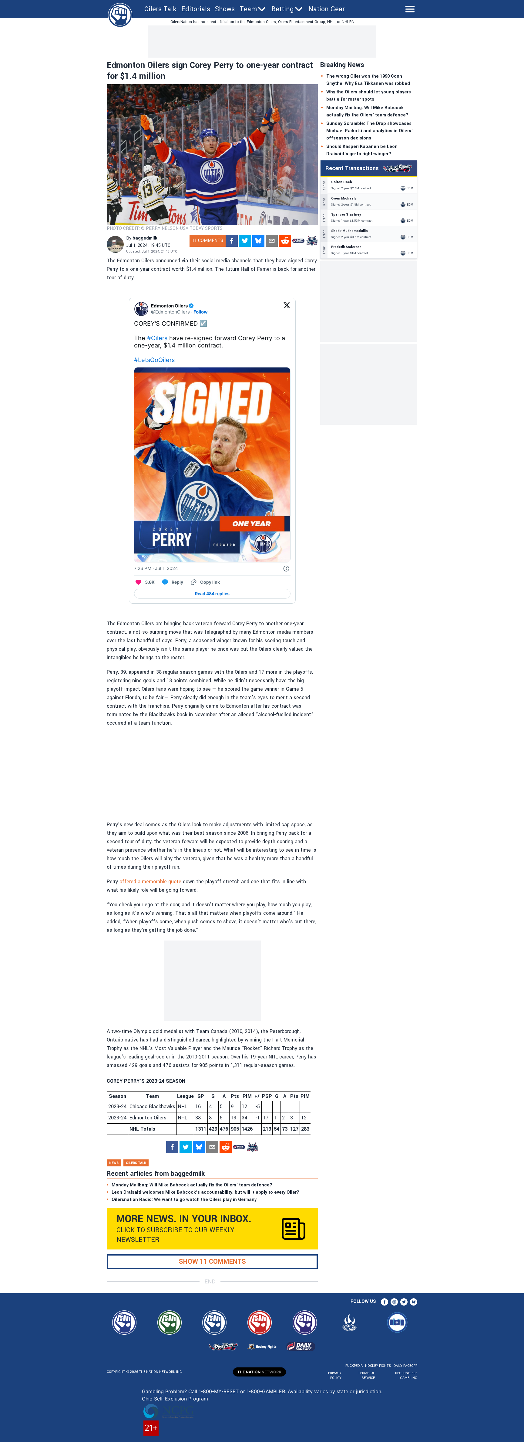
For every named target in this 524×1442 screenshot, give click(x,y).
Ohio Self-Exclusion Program (175, 1399)
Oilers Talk (160, 9)
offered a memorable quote (150, 881)
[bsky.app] (258, 241)
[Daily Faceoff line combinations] (298, 241)
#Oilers (157, 338)
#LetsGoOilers (154, 360)
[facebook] (232, 241)
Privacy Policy (334, 1375)
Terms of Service (366, 1375)
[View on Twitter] (287, 309)
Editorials (195, 9)
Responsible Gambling (406, 1375)
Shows (225, 9)
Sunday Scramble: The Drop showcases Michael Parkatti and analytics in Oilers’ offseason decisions (369, 130)
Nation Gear (326, 9)
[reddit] (285, 241)
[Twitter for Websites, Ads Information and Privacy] (286, 568)
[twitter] (245, 241)
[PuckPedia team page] (312, 241)
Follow (200, 312)
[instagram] (394, 1302)
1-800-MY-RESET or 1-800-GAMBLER (242, 1391)
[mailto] (272, 241)
